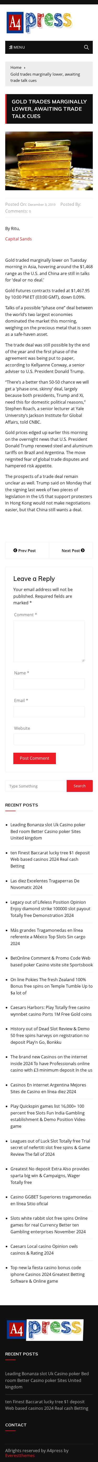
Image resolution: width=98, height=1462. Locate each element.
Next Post (71, 550)
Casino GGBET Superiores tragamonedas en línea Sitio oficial (50, 1200)
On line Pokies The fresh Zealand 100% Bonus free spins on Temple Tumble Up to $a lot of (51, 986)
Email (21, 700)
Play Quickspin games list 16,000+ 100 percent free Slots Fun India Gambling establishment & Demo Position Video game (47, 1116)
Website (22, 728)
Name (21, 673)
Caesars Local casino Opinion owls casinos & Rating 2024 (44, 1249)
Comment (25, 615)
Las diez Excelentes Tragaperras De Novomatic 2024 (44, 884)
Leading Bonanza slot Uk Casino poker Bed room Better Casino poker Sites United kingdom (47, 831)
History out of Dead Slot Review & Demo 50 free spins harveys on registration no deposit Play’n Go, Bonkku (50, 1035)
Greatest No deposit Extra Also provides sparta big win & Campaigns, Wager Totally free (49, 1175)
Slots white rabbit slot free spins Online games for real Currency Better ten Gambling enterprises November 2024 (49, 1224)
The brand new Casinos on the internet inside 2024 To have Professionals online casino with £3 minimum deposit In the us (51, 1063)
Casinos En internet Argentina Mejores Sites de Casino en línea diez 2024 (48, 1088)
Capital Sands (18, 239)
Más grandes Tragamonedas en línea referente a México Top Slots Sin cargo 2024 (47, 936)
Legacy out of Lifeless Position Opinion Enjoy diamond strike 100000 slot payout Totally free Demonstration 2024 (50, 908)
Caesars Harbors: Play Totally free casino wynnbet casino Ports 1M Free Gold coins (51, 1011)
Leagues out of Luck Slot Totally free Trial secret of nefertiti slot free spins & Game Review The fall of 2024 (50, 1147)
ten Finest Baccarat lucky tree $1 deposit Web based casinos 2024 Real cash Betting (50, 859)
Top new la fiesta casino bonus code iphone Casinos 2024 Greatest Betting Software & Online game (47, 1274)
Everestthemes (20, 1455)
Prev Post (27, 550)
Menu (18, 47)
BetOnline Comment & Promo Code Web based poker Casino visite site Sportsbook (51, 961)
